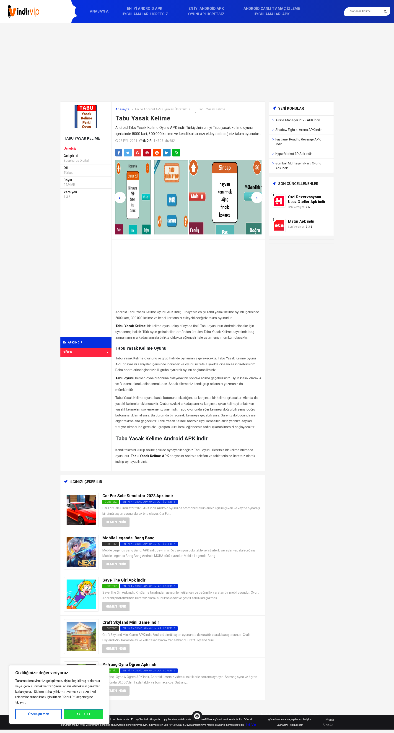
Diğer (67, 352)
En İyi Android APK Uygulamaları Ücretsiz (145, 11)
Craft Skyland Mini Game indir (130, 622)
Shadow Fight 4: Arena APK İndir (298, 130)
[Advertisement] (197, 62)
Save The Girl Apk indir (123, 580)
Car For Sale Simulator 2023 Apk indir (137, 495)
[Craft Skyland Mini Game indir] (81, 636)
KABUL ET (83, 714)
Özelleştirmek (38, 714)
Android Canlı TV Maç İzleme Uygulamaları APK (272, 11)
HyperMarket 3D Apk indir (293, 154)
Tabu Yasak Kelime (142, 118)
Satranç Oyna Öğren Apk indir (130, 664)
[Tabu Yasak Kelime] (86, 116)
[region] (59, 694)
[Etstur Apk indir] (279, 225)
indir (147, 141)
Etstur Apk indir (301, 221)
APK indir (74, 342)
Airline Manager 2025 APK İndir (297, 120)
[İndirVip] (23, 11)
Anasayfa (99, 11)
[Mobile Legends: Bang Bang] (81, 552)
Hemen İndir (116, 522)
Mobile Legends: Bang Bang (128, 537)
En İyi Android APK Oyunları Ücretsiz (206, 11)
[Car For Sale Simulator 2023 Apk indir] (81, 509)
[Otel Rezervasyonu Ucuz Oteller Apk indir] (279, 201)
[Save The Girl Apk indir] (81, 594)
